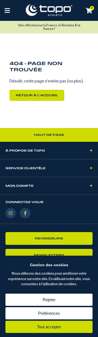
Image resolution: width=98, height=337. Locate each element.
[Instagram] (10, 213)
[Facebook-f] (25, 213)
